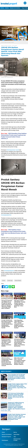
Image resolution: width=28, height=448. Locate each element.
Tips (15, 436)
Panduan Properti (6, 436)
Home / (2, 42)
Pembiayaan (5, 440)
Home (2, 8)
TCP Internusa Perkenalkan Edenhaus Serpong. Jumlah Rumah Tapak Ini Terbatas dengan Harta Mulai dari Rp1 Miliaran (16, 396)
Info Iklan (20, 445)
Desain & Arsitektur (15, 8)
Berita (7, 8)
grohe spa (10, 280)
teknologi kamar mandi (13, 150)
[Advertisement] (14, 17)
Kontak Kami (16, 445)
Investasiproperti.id (6, 215)
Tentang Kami (10, 445)
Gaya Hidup (16, 434)
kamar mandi (18, 280)
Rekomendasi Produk (9, 42)
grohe (3, 280)
